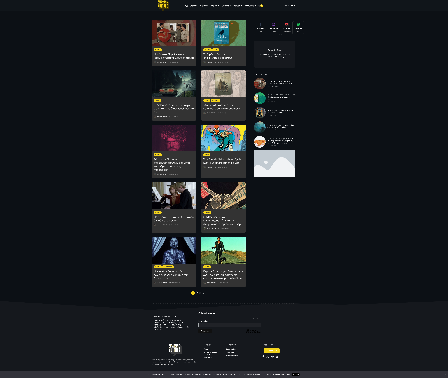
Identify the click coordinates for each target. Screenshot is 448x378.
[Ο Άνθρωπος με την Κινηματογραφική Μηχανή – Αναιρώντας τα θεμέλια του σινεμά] (223, 195)
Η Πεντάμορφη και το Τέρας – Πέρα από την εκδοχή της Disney (280, 126)
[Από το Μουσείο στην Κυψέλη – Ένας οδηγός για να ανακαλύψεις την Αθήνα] (260, 98)
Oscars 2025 (168, 267)
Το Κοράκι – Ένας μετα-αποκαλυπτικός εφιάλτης (217, 56)
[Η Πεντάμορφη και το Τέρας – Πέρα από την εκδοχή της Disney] (260, 127)
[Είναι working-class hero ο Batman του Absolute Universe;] (260, 113)
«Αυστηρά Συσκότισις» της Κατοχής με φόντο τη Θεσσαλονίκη (222, 106)
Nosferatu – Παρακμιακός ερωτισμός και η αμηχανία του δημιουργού (171, 275)
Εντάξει (296, 374)
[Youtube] (287, 28)
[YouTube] (292, 5)
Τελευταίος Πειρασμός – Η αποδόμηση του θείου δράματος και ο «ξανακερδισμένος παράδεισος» (172, 165)
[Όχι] (445, 374)
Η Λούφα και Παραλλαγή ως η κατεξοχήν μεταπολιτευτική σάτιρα (174, 56)
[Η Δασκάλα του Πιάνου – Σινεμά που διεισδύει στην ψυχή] (174, 195)
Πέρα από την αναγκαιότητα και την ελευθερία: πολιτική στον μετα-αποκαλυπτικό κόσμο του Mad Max (223, 275)
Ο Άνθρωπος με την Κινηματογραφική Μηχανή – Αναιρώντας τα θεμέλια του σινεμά (222, 220)
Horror (207, 50)
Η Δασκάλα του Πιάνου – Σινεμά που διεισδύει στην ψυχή (174, 218)
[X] (288, 5)
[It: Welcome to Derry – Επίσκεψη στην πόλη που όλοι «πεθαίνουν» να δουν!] (174, 83)
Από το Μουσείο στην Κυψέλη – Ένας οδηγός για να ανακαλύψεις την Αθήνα (281, 97)
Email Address (204, 321)
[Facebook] (286, 5)
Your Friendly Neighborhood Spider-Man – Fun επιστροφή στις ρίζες (223, 161)
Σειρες (157, 100)
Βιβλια (216, 50)
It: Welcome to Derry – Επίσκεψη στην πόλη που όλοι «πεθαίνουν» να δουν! (174, 108)
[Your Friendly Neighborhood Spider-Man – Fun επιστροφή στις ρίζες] (223, 138)
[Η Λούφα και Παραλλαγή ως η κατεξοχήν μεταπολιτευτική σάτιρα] (174, 33)
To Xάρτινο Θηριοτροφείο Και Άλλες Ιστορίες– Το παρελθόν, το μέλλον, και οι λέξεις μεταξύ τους (280, 140)
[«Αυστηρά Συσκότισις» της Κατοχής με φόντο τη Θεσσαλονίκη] (223, 83)
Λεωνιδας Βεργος (162, 62)
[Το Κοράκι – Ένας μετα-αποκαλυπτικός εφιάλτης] (223, 33)
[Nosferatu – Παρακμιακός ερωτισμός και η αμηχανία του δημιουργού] (174, 250)
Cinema (157, 50)
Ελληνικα (215, 100)
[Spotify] (298, 28)
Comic (207, 100)
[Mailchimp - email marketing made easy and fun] (253, 333)
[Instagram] (295, 5)
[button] (187, 5)
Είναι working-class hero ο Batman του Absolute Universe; (280, 111)
